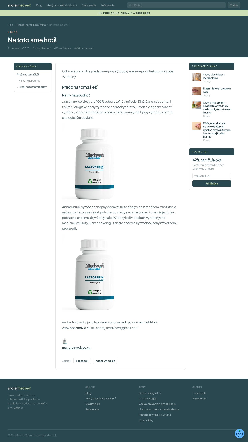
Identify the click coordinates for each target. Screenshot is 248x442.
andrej (19, 5)
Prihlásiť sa (212, 183)
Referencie (107, 5)
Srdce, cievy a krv (150, 393)
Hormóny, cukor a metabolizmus (159, 409)
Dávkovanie (89, 5)
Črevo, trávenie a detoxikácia (157, 403)
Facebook (82, 360)
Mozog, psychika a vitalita (31, 24)
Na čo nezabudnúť (29, 80)
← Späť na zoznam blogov (32, 86)
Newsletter (199, 398)
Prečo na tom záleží (28, 74)
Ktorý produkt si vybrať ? (61, 5)
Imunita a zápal (148, 398)
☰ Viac (234, 5)
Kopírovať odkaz (105, 360)
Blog (39, 5)
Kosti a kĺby (146, 420)
